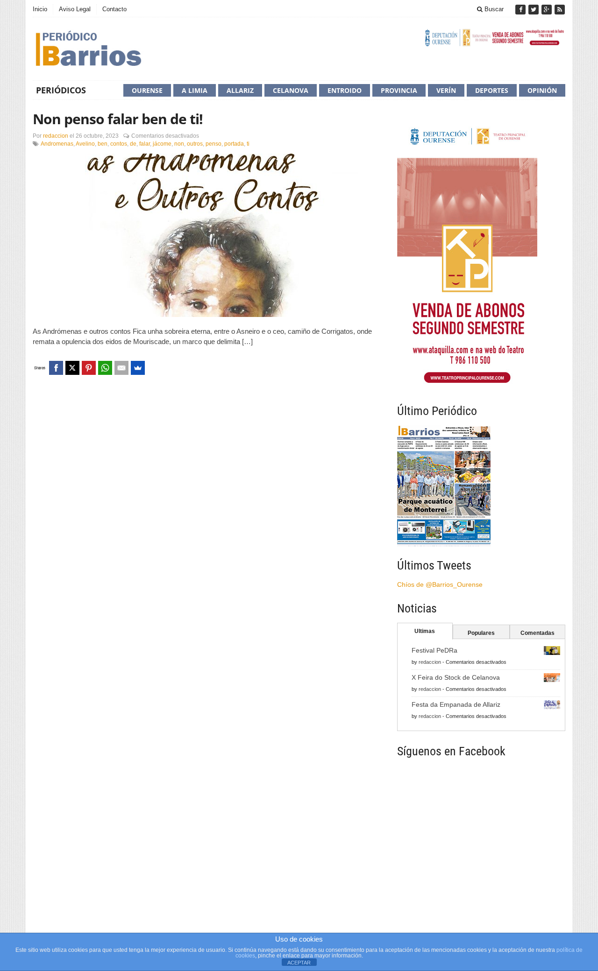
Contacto (114, 9)
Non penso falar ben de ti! (118, 118)
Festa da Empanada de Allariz (456, 704)
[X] (72, 368)
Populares (481, 633)
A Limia (194, 90)
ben (102, 144)
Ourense (147, 90)
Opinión (542, 90)
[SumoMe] (138, 368)
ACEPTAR (299, 962)
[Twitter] (534, 9)
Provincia (399, 90)
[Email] (121, 368)
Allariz (240, 90)
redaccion (55, 136)
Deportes (491, 90)
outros (195, 144)
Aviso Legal (75, 9)
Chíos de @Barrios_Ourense (440, 584)
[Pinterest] (89, 368)
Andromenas (57, 144)
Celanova (290, 90)
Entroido (344, 90)
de (133, 144)
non (179, 144)
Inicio (40, 9)
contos (118, 144)
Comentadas (537, 633)
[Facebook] (521, 9)
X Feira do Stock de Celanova (456, 677)
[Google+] (547, 9)
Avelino (85, 144)
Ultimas (424, 631)
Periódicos (61, 90)
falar (144, 144)
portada (234, 144)
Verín (446, 90)
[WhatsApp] (105, 368)
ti (248, 144)
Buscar (493, 9)
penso (213, 144)
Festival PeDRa (434, 650)
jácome (162, 144)
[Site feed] (559, 9)
